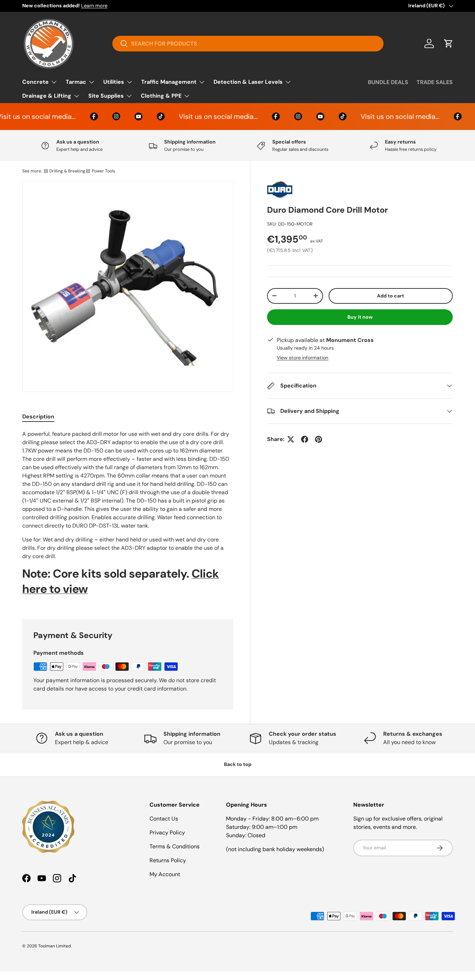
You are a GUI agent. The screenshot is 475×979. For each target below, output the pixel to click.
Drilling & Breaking (67, 171)
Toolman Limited (54, 946)
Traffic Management (168, 81)
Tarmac (76, 81)
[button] (448, 43)
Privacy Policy (167, 832)
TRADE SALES (435, 82)
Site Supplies (106, 95)
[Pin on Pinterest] (318, 439)
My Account (165, 874)
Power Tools (103, 171)
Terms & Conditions (175, 846)
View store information (302, 357)
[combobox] (248, 43)
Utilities (113, 81)
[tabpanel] (127, 516)
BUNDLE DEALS (388, 82)
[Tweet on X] (291, 439)
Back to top (237, 764)
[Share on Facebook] (305, 439)
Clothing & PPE (161, 95)
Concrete (35, 81)
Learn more (94, 5)
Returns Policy (168, 860)
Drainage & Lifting (46, 95)
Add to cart (390, 296)
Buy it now (360, 317)
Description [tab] (38, 416)
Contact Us (164, 818)
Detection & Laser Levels (248, 81)
